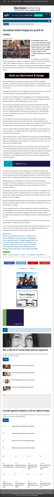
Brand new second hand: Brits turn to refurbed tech (19, 236)
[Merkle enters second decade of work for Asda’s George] (7, 450)
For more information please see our (27, 495)
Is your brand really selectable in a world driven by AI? (23, 365)
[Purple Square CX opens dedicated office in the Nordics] (7, 436)
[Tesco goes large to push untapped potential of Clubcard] (20, 479)
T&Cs (8, 1)
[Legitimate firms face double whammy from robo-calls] (33, 479)
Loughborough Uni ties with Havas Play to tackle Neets (23, 426)
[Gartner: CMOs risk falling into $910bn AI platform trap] (45, 479)
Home (4, 1)
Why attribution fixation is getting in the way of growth (23, 380)
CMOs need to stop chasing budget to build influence (22, 387)
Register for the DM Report (16, 1)
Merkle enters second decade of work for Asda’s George (23, 448)
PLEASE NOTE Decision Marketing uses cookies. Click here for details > (36, 1)
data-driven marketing (13, 254)
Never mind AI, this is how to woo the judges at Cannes (23, 440)
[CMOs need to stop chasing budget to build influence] (7, 389)
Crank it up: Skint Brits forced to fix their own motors (20, 244)
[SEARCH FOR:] (44, 24)
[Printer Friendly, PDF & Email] (6, 252)
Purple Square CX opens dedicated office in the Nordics (23, 433)
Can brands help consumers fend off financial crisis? (19, 246)
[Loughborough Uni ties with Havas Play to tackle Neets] (7, 428)
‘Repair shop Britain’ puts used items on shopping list (19, 238)
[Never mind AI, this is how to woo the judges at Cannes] (7, 443)
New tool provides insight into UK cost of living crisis (19, 242)
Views (5, 330)
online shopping (31, 254)
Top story (42, 463)
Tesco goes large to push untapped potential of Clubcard (20, 485)
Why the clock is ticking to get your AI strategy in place (23, 372)
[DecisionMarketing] (27, 9)
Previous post (23, 268)
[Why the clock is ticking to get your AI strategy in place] (7, 375)
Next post (32, 268)
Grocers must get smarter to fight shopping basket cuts (20, 240)
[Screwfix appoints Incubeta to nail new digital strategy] (8, 461)
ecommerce (23, 254)
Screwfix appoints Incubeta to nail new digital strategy (26, 410)
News (4, 463)
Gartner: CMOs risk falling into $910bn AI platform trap (45, 485)
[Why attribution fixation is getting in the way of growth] (7, 382)
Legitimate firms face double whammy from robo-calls (33, 485)
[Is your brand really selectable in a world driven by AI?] (7, 368)
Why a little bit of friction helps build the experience (25, 349)
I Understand (39, 493)
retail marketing (40, 254)
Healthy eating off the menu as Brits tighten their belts (20, 249)
